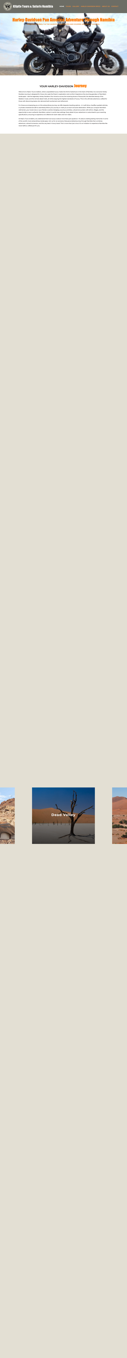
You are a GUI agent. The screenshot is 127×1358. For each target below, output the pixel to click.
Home (62, 6)
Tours (68, 6)
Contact (114, 6)
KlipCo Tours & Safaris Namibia (33, 6)
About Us (106, 6)
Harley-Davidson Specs (90, 6)
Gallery (75, 6)
